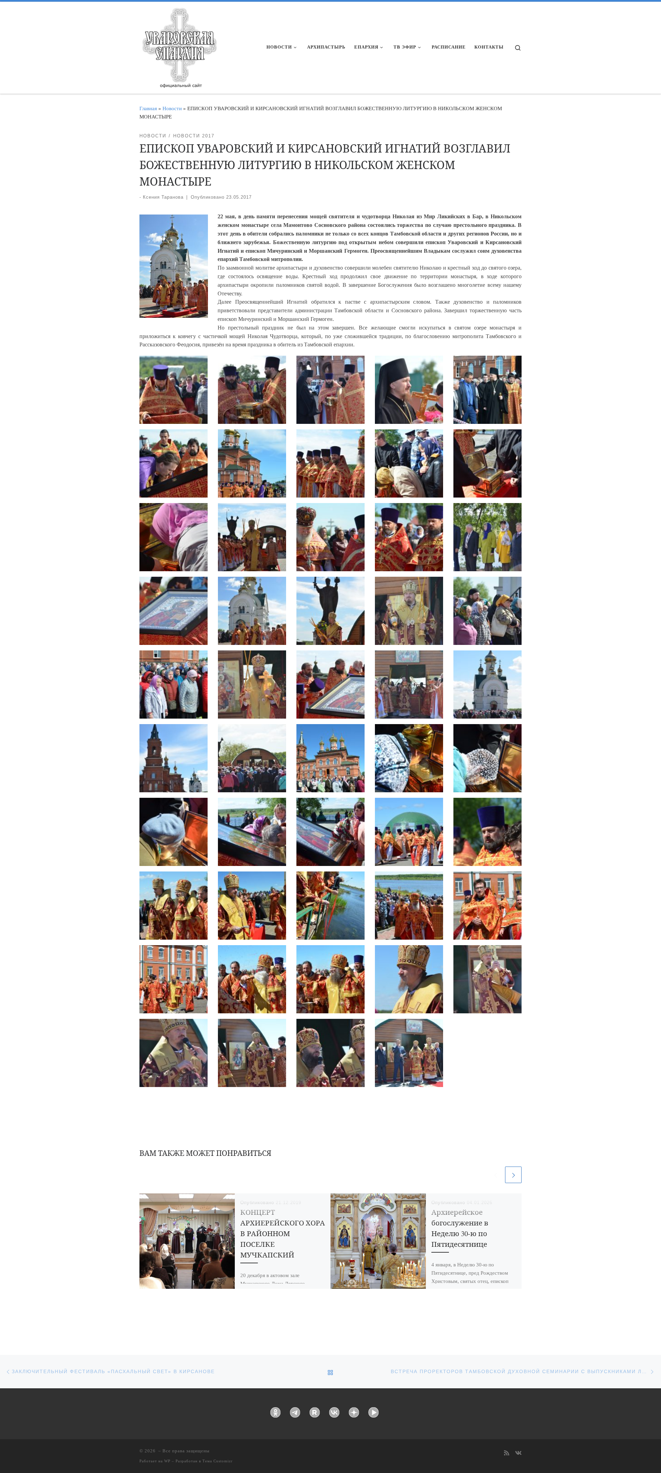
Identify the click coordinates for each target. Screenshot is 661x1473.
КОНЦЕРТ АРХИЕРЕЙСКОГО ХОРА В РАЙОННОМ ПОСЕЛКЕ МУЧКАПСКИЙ (282, 1233)
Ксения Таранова (163, 197)
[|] (179, 45)
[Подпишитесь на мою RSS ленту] (506, 1453)
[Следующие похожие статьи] (513, 1175)
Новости (172, 108)
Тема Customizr (217, 1461)
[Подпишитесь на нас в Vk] (518, 1453)
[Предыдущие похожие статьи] (495, 1175)
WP (167, 1461)
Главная (148, 108)
